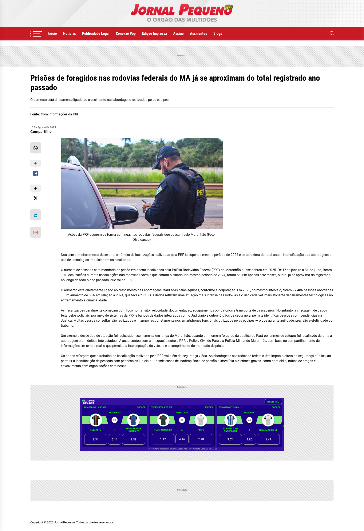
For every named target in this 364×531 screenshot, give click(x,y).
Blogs (217, 33)
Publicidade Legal (96, 33)
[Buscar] (332, 33)
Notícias (69, 33)
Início (52, 33)
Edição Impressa (154, 33)
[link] (182, 13)
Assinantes (198, 33)
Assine (178, 33)
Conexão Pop (126, 33)
